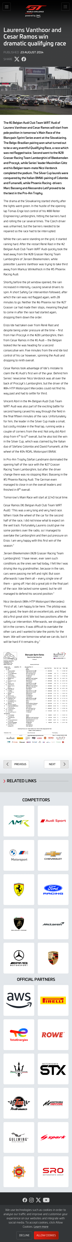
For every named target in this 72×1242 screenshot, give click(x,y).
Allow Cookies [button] (46, 1235)
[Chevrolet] (53, 855)
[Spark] (53, 1137)
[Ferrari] (18, 889)
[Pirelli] (53, 1000)
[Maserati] (18, 1069)
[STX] (53, 1069)
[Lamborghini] (18, 923)
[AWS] (18, 1000)
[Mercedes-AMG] (18, 958)
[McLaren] (53, 923)
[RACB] (18, 1171)
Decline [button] (24, 1235)
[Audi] (53, 821)
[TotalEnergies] (18, 1034)
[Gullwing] (18, 1137)
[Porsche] (53, 958)
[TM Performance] (18, 1103)
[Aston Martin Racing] (18, 821)
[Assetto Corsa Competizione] (53, 1103)
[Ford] (53, 889)
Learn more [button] (41, 1226)
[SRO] (53, 1171)
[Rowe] (53, 1034)
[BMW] (18, 855)
